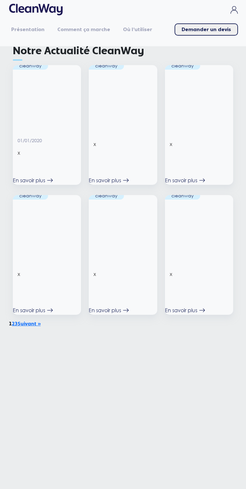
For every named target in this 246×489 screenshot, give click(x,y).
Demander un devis (206, 29)
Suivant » (29, 323)
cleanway (30, 66)
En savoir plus (29, 180)
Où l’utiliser (137, 29)
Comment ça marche (83, 29)
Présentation (28, 29)
